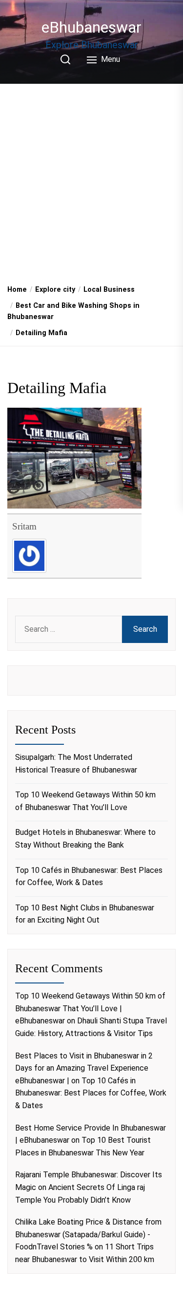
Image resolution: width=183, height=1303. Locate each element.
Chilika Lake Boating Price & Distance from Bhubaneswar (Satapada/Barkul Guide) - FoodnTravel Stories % (88, 1234)
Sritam (24, 526)
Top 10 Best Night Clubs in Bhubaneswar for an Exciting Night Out (84, 914)
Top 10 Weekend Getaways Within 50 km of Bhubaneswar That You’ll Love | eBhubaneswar (90, 1008)
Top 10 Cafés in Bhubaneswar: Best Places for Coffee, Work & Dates (89, 877)
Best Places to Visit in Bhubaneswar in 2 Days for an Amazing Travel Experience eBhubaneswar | (84, 1068)
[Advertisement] (91, 180)
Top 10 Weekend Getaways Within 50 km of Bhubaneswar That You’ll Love (85, 801)
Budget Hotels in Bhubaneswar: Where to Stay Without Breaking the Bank (85, 839)
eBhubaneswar (91, 27)
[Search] (65, 59)
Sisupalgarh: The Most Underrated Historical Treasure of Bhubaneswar (76, 763)
